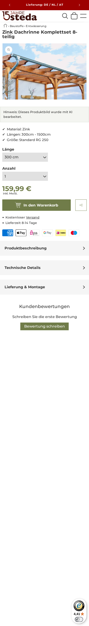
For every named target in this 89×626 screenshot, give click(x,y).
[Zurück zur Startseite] (5, 26)
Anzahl (9, 168)
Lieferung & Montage (25, 287)
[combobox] (65, 15)
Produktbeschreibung (26, 248)
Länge (8, 149)
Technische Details (23, 268)
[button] (81, 205)
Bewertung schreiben (44, 326)
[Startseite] (19, 15)
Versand (32, 217)
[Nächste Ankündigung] (79, 5)
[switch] (79, 619)
